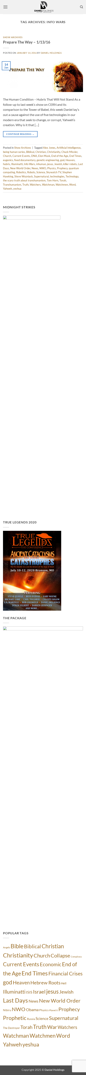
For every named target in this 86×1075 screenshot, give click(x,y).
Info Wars (29, 164)
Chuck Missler (69, 151)
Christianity (53, 151)
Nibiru (7, 1010)
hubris (6, 164)
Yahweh (7, 188)
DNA (34, 155)
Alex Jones (49, 147)
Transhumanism (12, 184)
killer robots (70, 164)
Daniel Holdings (51, 52)
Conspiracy (76, 956)
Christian (40, 151)
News (35, 168)
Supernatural (41, 176)
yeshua (17, 188)
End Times (75, 155)
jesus (50, 164)
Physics (51, 168)
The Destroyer (11, 1028)
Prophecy (62, 168)
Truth (25, 184)
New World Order (20, 168)
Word (72, 184)
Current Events (21, 155)
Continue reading (20, 134)
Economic (50, 964)
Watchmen (62, 184)
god (62, 160)
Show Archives (12, 37)
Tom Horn (52, 180)
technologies (57, 176)
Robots (31, 172)
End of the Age (59, 155)
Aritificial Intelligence (69, 147)
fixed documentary (24, 160)
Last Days (15, 1000)
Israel (39, 991)
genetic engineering (48, 160)
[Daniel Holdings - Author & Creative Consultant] (44, 7)
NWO (42, 168)
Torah (62, 180)
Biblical (30, 151)
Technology (72, 176)
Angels (6, 947)
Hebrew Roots (45, 982)
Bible (17, 946)
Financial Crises (65, 973)
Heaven (70, 160)
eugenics (8, 160)
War (52, 1027)
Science (40, 172)
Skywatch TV (53, 172)
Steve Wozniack (23, 176)
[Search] (81, 7)
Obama (32, 1009)
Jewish (58, 164)
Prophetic (14, 1018)
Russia (31, 1019)
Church (7, 155)
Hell (63, 983)
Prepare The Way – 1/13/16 (26, 42)
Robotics (21, 172)
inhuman (41, 164)
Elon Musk (44, 155)
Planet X (53, 1010)
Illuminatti (17, 164)
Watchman (48, 184)
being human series (14, 151)
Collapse (60, 955)
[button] (5, 7)
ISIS (29, 992)
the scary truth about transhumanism (24, 180)
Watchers (35, 184)
